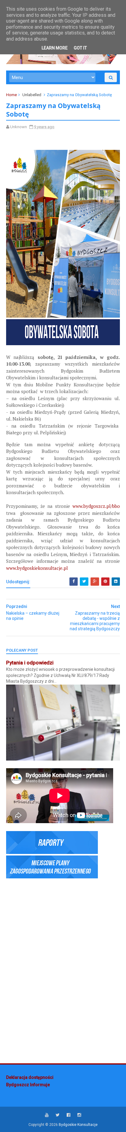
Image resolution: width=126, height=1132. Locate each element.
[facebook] (68, 1115)
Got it (80, 47)
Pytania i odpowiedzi (30, 663)
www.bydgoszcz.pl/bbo (96, 506)
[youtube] (47, 1115)
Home (11, 94)
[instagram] (79, 1115)
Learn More (55, 47)
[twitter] (58, 1115)
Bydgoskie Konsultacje (78, 1125)
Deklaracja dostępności (30, 1077)
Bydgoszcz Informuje (28, 1084)
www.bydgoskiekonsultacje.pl (37, 568)
